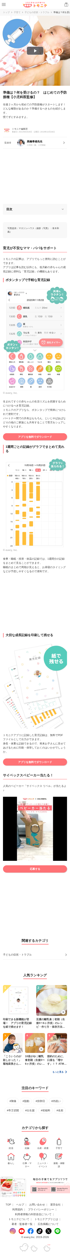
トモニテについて (18, 1219)
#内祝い (56, 1101)
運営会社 (55, 1204)
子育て (17, 12)
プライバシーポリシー (41, 1209)
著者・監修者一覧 (22, 1223)
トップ (6, 12)
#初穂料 (45, 1110)
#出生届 (30, 1110)
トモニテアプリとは (46, 1219)
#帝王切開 (13, 1110)
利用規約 (17, 1209)
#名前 (60, 1110)
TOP (8, 1204)
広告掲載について (48, 1223)
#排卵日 (40, 1101)
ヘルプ (20, 1204)
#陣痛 (13, 1101)
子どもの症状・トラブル (37, 12)
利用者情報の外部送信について (33, 1214)
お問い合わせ (37, 1204)
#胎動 (26, 1101)
